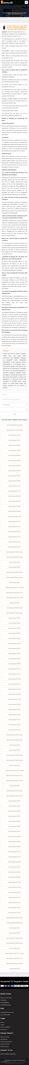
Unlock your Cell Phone (6, 997)
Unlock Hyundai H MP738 (14, 475)
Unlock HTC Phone (4, 1044)
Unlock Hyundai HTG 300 (14, 521)
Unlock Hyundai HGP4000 (14, 511)
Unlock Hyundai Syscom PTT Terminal (14, 587)
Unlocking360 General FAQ (7, 1012)
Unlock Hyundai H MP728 (14, 470)
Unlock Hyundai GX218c (14, 440)
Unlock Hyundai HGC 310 (15, 491)
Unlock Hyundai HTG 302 (14, 531)
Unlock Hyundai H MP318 (14, 445)
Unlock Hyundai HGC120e (14, 506)
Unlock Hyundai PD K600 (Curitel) (14, 577)
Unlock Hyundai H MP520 (14, 455)
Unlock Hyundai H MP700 (14, 460)
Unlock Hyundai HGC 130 (15, 486)
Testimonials (3, 1000)
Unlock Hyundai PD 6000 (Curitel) (14, 572)
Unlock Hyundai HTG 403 (14, 547)
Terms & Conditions (5, 1027)
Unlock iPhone (3, 1039)
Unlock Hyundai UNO (14, 603)
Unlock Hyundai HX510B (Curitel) (14, 557)
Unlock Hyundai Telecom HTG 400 (14, 597)
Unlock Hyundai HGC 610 (15, 501)
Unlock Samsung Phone (6, 1041)
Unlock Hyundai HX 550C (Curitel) (14, 552)
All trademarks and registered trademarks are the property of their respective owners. (16, 1062)
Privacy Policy (3, 1029)
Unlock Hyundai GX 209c (14, 435)
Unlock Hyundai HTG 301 (14, 526)
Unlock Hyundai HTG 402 (14, 542)
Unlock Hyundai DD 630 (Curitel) (14, 425)
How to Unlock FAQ (5, 1015)
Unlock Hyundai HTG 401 (14, 536)
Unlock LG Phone (4, 1046)
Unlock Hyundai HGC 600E (14, 496)
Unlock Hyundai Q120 (14, 582)
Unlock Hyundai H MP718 (14, 465)
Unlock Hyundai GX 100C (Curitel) (14, 430)
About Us (2, 1022)
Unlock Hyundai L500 (14, 562)
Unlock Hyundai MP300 (14, 567)
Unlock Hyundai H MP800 (14, 481)
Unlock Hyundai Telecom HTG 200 (14, 592)
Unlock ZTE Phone (4, 1037)
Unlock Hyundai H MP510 (14, 450)
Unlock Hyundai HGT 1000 (14, 516)
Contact (2, 1024)
